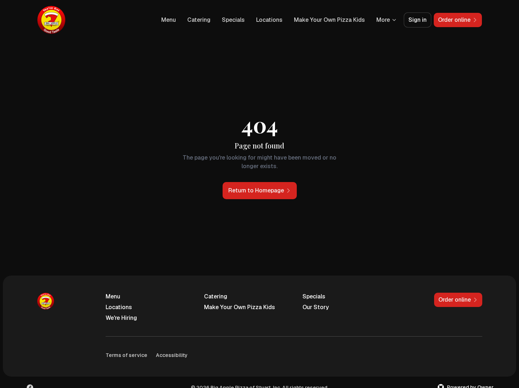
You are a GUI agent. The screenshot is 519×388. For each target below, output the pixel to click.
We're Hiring (121, 318)
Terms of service (126, 355)
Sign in (417, 20)
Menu (168, 20)
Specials (233, 20)
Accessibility (172, 355)
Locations (269, 20)
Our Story (315, 307)
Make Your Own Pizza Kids (329, 20)
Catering (198, 20)
